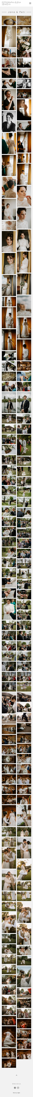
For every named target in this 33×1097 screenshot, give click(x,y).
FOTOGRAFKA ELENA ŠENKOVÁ (11, 3)
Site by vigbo (16, 1092)
